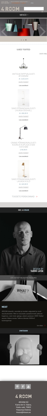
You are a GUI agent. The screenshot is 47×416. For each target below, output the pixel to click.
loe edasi (40, 325)
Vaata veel (43, 54)
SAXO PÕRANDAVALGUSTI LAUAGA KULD (24, 180)
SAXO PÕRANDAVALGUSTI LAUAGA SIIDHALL (24, 109)
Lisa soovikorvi (23, 85)
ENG (32, 3)
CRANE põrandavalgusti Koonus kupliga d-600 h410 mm (23, 145)
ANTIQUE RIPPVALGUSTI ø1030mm (23, 75)
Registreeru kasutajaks (19, 1)
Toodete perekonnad (23, 196)
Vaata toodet (24, 82)
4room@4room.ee (23, 412)
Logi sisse (4, 1)
